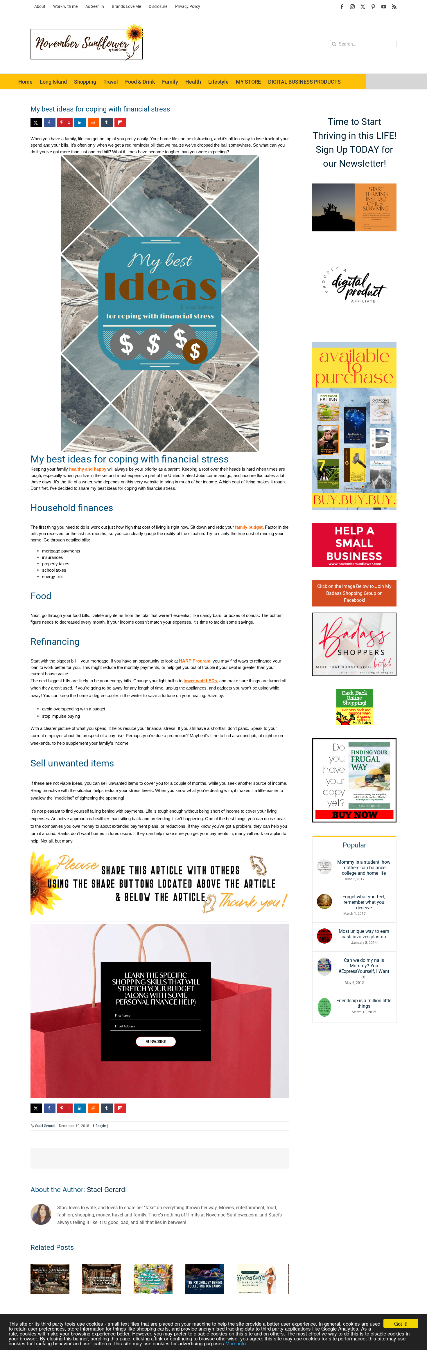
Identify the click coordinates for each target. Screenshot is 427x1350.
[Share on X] (36, 122)
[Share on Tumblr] (107, 122)
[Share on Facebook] (49, 122)
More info (235, 1343)
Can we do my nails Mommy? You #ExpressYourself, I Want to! (363, 968)
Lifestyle (99, 1126)
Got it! (401, 1323)
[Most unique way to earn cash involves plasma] (324, 932)
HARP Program (194, 661)
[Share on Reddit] (93, 122)
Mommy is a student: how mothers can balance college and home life (363, 867)
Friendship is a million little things (363, 1003)
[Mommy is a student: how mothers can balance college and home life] (324, 863)
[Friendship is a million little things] (324, 1001)
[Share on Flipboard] (120, 122)
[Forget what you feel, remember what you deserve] (324, 897)
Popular (354, 845)
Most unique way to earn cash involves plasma (364, 933)
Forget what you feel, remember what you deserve (363, 902)
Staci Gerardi (45, 1126)
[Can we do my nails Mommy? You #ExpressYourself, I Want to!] (324, 961)
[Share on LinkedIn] (80, 122)
